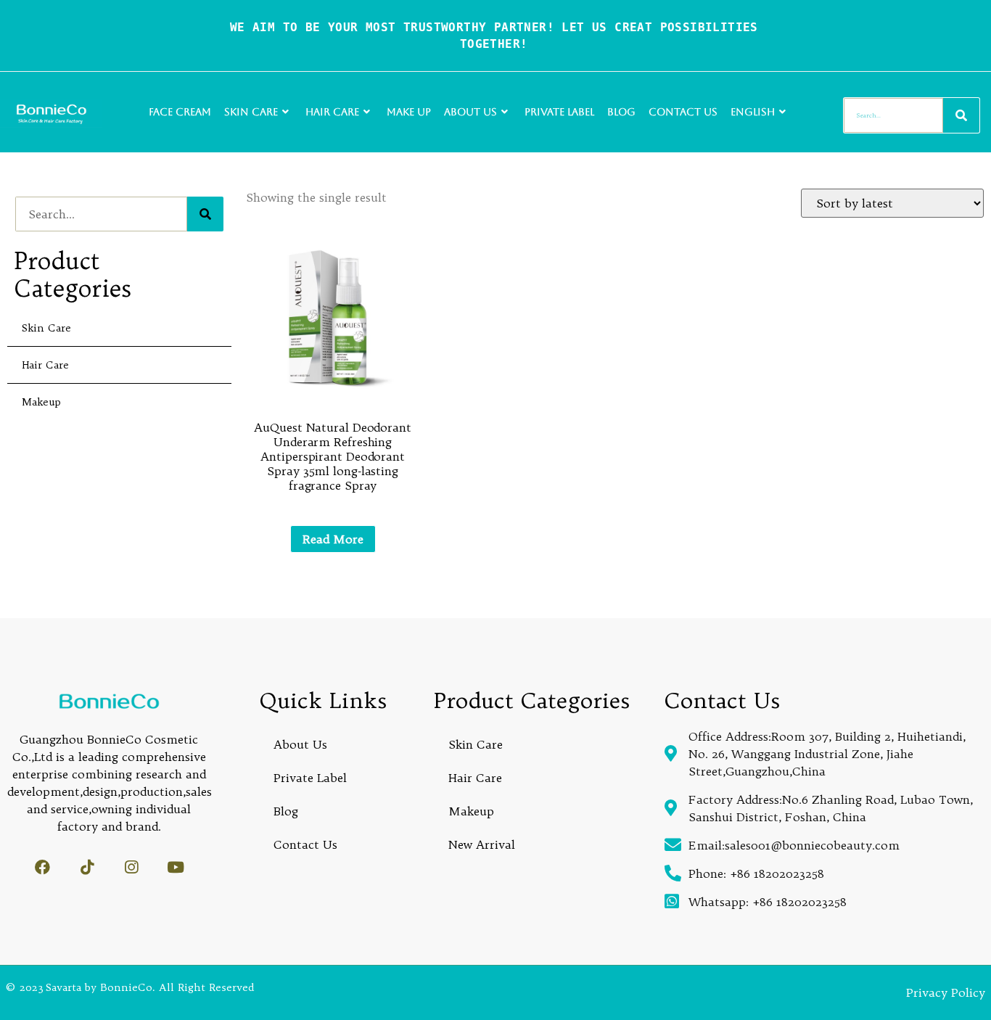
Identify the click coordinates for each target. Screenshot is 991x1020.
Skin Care (251, 112)
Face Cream (180, 112)
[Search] (961, 115)
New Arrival (481, 844)
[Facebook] (42, 867)
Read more (333, 539)
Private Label (559, 112)
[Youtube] (175, 867)
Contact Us (683, 112)
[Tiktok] (86, 867)
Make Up (409, 112)
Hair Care (332, 112)
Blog (621, 112)
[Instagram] (131, 867)
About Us (470, 112)
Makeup (41, 401)
